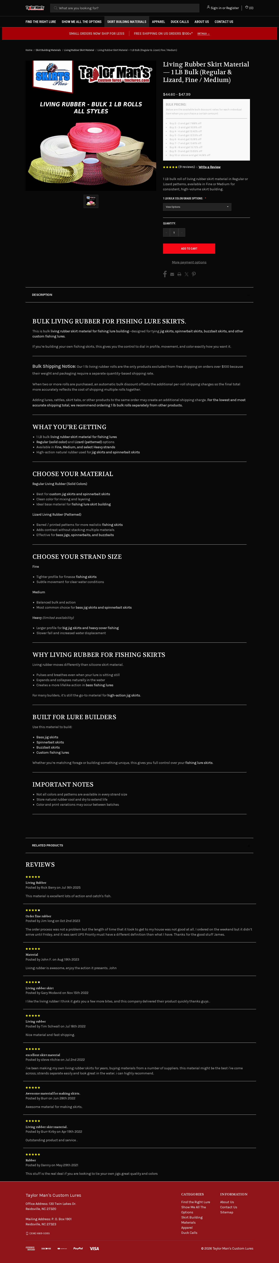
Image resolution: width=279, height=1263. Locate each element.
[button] (208, 167)
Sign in (216, 8)
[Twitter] (186, 274)
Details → (204, 33)
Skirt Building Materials (126, 22)
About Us (202, 22)
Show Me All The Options (82, 22)
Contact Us (224, 22)
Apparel (158, 22)
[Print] (179, 274)
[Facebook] (165, 274)
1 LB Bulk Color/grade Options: (183, 198)
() (250, 8)
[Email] (172, 274)
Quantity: (169, 223)
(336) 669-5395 (39, 1233)
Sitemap (226, 1212)
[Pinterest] (194, 274)
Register (232, 8)
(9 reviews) (187, 167)
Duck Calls (180, 22)
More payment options (189, 262)
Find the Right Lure (41, 22)
